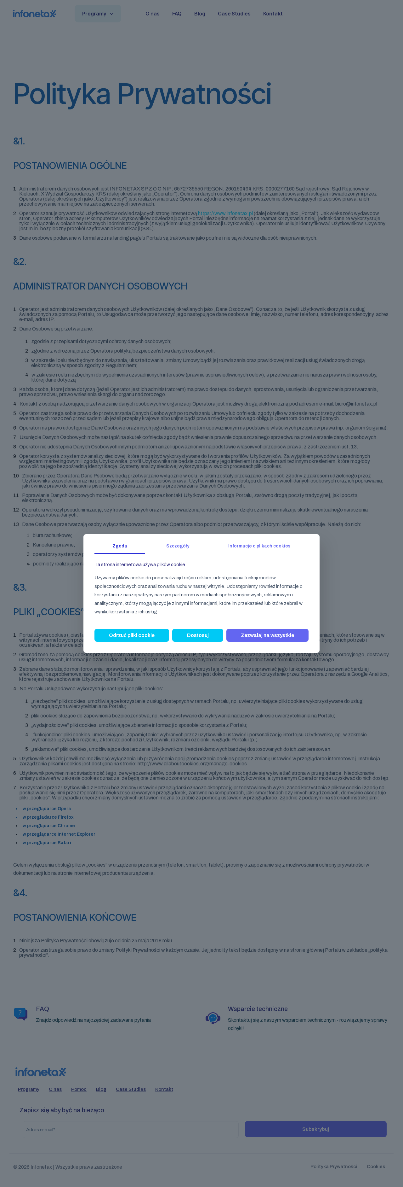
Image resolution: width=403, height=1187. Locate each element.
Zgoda (119, 546)
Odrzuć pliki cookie (132, 635)
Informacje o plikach (259, 546)
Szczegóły (177, 546)
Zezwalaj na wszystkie (267, 635)
